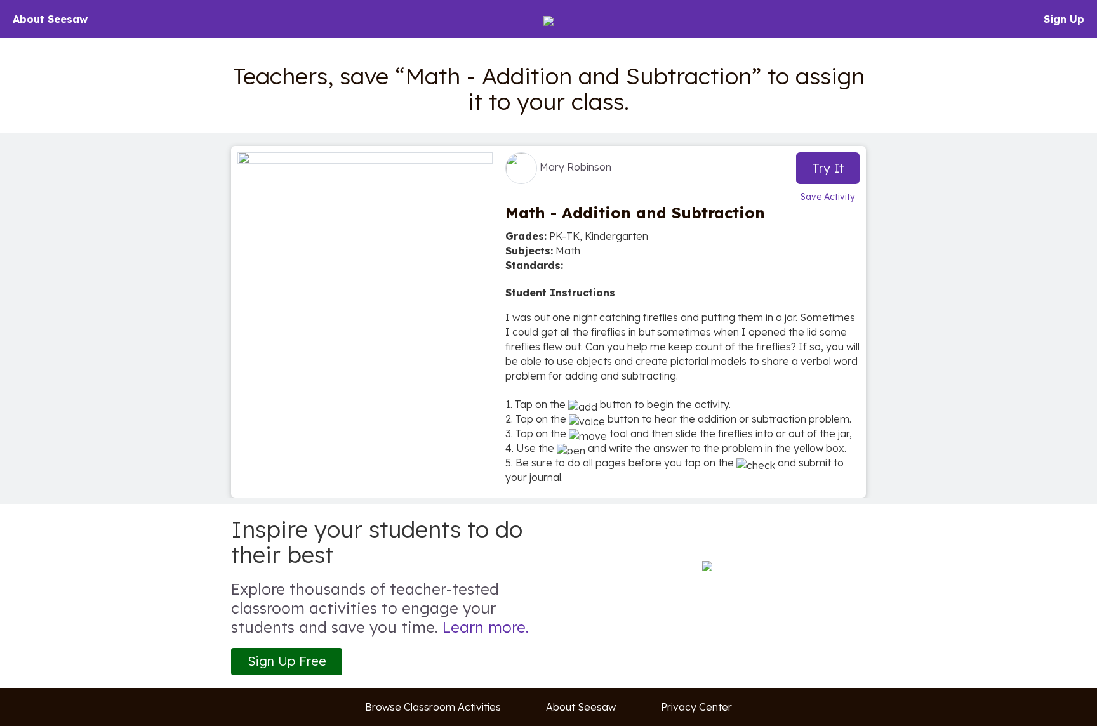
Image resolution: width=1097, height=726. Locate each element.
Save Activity (828, 196)
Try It (828, 168)
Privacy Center (696, 707)
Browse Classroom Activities (433, 707)
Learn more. (485, 627)
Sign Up (1064, 19)
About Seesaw (50, 19)
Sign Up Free (287, 661)
